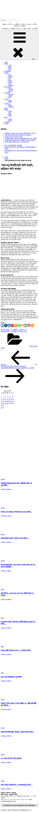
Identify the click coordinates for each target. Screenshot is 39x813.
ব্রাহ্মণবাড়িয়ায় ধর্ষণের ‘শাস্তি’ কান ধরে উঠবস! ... (15, 538)
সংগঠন (10, 65)
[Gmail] (22, 325)
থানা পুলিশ (10, 90)
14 (11, 399)
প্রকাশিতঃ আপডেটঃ (14, 330)
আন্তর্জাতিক (8, 71)
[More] (33, 325)
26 (7, 403)
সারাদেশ (6, 73)
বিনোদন (6, 110)
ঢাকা (9, 74)
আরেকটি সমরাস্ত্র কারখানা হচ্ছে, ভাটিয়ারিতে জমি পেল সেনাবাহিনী (20, 140)
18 (5, 401)
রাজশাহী (10, 82)
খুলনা (9, 79)
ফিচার (6, 117)
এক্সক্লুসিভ (7, 122)
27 (9, 403)
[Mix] (15, 325)
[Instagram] (29, 325)
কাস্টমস (10, 96)
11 (5, 399)
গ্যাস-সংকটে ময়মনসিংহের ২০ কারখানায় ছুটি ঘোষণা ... (17, 785)
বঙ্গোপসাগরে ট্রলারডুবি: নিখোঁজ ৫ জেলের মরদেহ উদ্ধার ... (18, 732)
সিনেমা (9, 114)
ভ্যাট (9, 97)
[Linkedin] (9, 325)
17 (3, 401)
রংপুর (9, 84)
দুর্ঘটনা (9, 67)
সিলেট (9, 77)
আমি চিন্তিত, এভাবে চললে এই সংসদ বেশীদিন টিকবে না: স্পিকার (20, 133)
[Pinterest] (12, 325)
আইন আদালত (8, 87)
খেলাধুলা (6, 99)
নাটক (9, 113)
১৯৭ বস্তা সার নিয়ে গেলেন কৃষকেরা (11, 758)
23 (2, 403)
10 (3, 399)
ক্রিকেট (10, 100)
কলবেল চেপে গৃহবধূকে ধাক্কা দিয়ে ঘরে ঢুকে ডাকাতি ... (16, 512)
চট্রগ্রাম (10, 76)
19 (7, 401)
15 (13, 399)
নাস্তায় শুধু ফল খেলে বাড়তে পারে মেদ (14, 137)
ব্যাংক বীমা (10, 94)
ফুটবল (9, 102)
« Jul (2, 407)
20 (9, 401)
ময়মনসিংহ (10, 85)
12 (7, 399)
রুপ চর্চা (10, 120)
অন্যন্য (6, 123)
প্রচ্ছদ (6, 62)
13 (9, 399)
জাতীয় (6, 64)
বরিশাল (10, 80)
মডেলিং (10, 111)
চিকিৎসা (10, 105)
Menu (33, 59)
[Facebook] (2, 325)
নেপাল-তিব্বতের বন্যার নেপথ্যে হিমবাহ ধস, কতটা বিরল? (18, 135)
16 (2, 401)
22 (13, 401)
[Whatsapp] (19, 325)
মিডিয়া (6, 108)
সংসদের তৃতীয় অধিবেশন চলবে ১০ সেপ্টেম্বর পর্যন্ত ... (16, 650)
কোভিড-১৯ (7, 104)
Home (6, 157)
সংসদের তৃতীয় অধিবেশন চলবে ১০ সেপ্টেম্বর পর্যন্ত (17, 142)
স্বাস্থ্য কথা (11, 107)
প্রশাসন (10, 88)
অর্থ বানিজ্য (7, 93)
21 (11, 401)
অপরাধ (10, 91)
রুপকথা (10, 119)
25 (5, 403)
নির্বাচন (9, 68)
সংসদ (9, 70)
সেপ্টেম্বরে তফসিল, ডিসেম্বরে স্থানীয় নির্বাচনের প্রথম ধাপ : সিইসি (21, 138)
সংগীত (9, 116)
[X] (5, 325)
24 (3, 403)
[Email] (25, 325)
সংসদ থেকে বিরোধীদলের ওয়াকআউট (13, 145)
